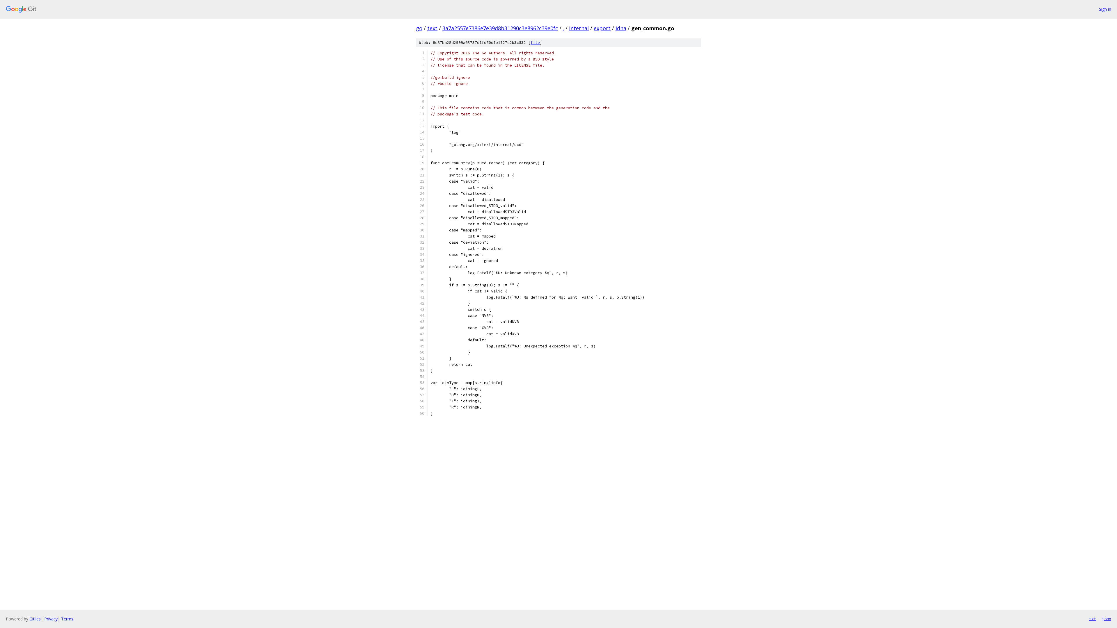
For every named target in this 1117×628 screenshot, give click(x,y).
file (535, 42)
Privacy (51, 619)
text (432, 28)
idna (621, 28)
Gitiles (35, 619)
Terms (67, 619)
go (419, 28)
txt (1092, 618)
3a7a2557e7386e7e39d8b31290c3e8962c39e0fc (500, 28)
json (1106, 618)
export (602, 28)
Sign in (1105, 9)
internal (579, 28)
